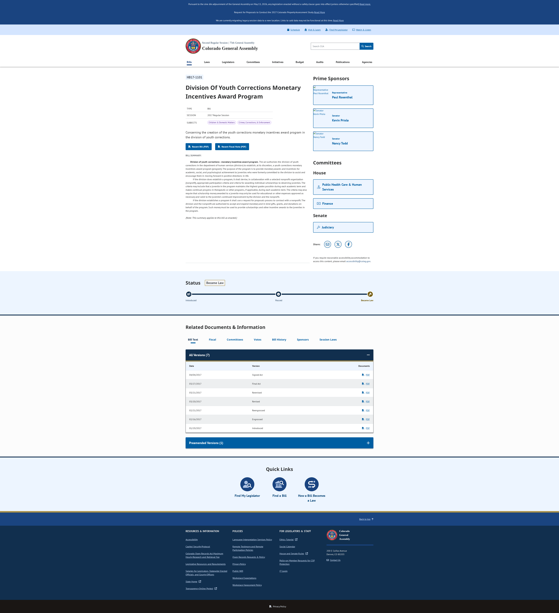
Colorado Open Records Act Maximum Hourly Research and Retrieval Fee (204, 555)
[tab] (193, 340)
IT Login (284, 571)
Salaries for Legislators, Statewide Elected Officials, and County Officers (206, 573)
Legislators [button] (228, 62)
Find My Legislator (338, 29)
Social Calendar (287, 546)
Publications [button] (343, 62)
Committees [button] (253, 62)
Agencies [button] (367, 62)
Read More (319, 12)
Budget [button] (300, 62)
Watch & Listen (363, 29)
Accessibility (192, 539)
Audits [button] (319, 62)
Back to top (364, 519)
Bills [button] (189, 62)
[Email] (327, 244)
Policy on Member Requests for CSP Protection (297, 562)
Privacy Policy (239, 564)
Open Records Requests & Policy (248, 557)
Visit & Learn (314, 29)
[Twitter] (338, 244)
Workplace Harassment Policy (247, 585)
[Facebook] (348, 244)
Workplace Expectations (244, 578)
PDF (368, 374)
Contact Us (335, 560)
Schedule (295, 29)
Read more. (365, 4)
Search (368, 46)
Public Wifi (237, 571)
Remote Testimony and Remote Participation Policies (247, 548)
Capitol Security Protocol (198, 546)
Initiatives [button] (277, 62)
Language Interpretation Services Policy (252, 539)
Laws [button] (207, 62)
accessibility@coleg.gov (358, 261)
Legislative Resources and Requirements (206, 564)
